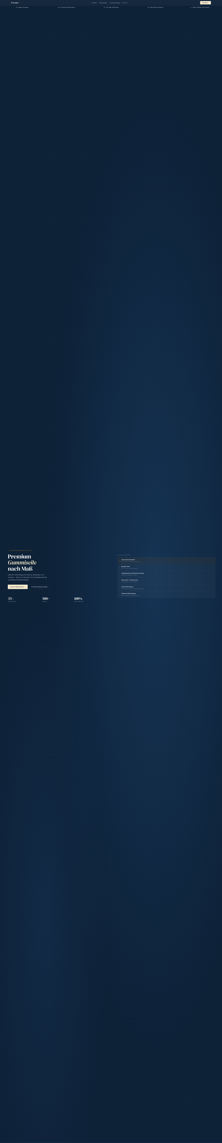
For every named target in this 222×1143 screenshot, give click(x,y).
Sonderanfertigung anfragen (39, 587)
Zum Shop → (205, 2)
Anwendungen (103, 3)
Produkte (94, 3)
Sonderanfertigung (115, 3)
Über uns (125, 3)
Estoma (15, 2)
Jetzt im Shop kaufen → (17, 587)
